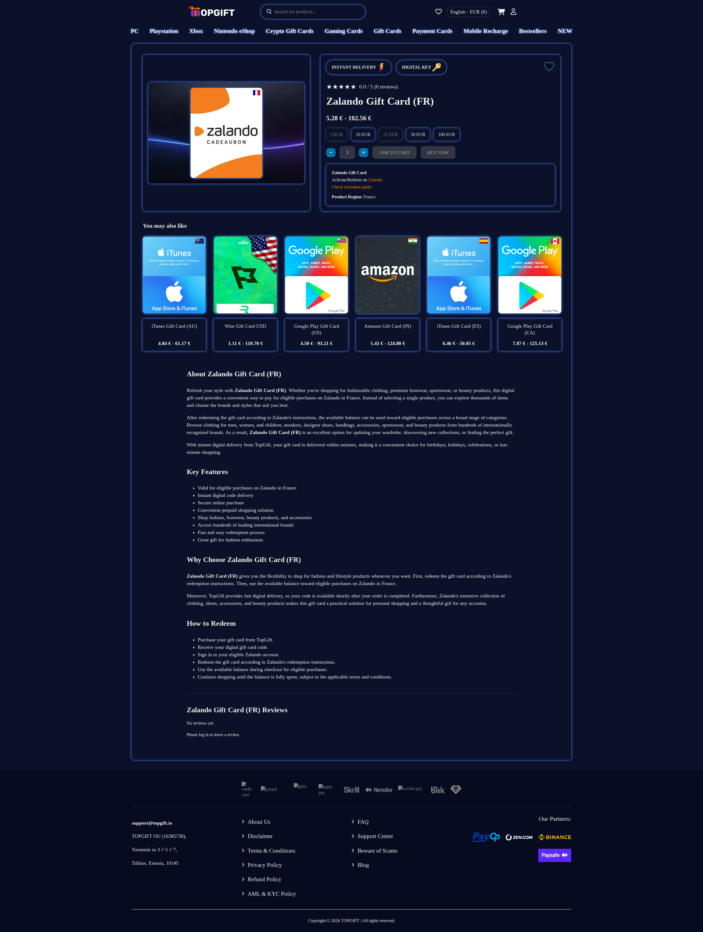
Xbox (196, 30)
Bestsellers (533, 30)
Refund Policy (264, 879)
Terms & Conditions (271, 850)
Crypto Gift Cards (290, 30)
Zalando (375, 179)
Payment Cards (432, 30)
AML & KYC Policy (272, 894)
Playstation (164, 30)
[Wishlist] (438, 12)
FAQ (363, 822)
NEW (565, 30)
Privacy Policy (265, 865)
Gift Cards (387, 30)
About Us (259, 822)
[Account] (513, 12)
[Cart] (500, 12)
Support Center (375, 836)
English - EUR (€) (468, 12)
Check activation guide (352, 187)
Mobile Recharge (486, 30)
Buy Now (438, 152)
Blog (363, 865)
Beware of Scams (377, 850)
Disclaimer (260, 836)
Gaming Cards (344, 30)
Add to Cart (394, 152)
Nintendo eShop (234, 30)
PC (135, 30)
